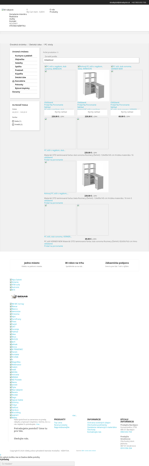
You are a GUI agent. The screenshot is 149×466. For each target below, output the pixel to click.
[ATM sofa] (15, 284)
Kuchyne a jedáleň (23, 56)
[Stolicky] (14, 402)
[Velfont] (14, 407)
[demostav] (15, 311)
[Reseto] (14, 392)
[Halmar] (14, 331)
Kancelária (20, 81)
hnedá (18, 124)
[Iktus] (13, 336)
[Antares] (14, 282)
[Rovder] (14, 394)
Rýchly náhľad (59, 112)
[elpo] (13, 316)
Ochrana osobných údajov (98, 422)
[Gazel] (13, 324)
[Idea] (13, 334)
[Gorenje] (14, 329)
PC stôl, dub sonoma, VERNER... (58, 236)
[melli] (13, 369)
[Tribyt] (13, 404)
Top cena (58, 422)
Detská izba (20, 77)
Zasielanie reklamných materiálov (102, 427)
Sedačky (19, 63)
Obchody (91, 429)
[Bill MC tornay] (17, 303)
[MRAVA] (14, 377)
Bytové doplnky (22, 88)
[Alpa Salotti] (16, 279)
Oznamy (16, 92)
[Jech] (12, 341)
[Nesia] (13, 382)
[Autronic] (14, 287)
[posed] (13, 384)
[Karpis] (13, 351)
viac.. (74, 415)
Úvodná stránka (20, 51)
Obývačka (19, 59)
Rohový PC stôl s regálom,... (56, 193)
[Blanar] (13, 306)
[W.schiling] (15, 412)
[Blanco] (14, 308)
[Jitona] (13, 346)
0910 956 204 (126, 448)
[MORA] (13, 372)
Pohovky (19, 84)
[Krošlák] (14, 356)
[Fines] (13, 321)
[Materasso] (15, 364)
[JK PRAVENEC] (16, 349)
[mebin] (13, 367)
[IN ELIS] (14, 339)
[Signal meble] (16, 399)
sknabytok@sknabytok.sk (120, 2)
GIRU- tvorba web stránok (88, 450)
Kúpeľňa (19, 74)
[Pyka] (13, 387)
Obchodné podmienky (97, 425)
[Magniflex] (15, 361)
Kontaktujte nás (94, 432)
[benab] (19, 296)
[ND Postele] (16, 379)
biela (18, 121)
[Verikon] (14, 410)
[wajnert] (14, 415)
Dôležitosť (90, 60)
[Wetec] (13, 417)
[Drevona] (14, 313)
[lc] (11, 359)
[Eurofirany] (15, 319)
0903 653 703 (126, 432)
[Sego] (13, 397)
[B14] (12, 289)
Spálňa (18, 66)
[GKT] (12, 326)
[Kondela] (14, 354)
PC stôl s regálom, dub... (54, 150)
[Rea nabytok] (16, 389)
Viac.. (38, 424)
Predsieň (19, 70)
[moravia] (14, 374)
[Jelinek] (13, 344)
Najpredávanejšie (61, 427)
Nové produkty (60, 425)
